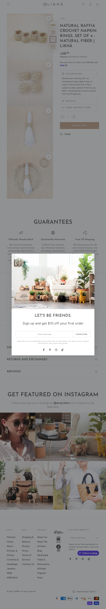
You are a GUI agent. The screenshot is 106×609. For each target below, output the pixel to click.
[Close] (90, 258)
